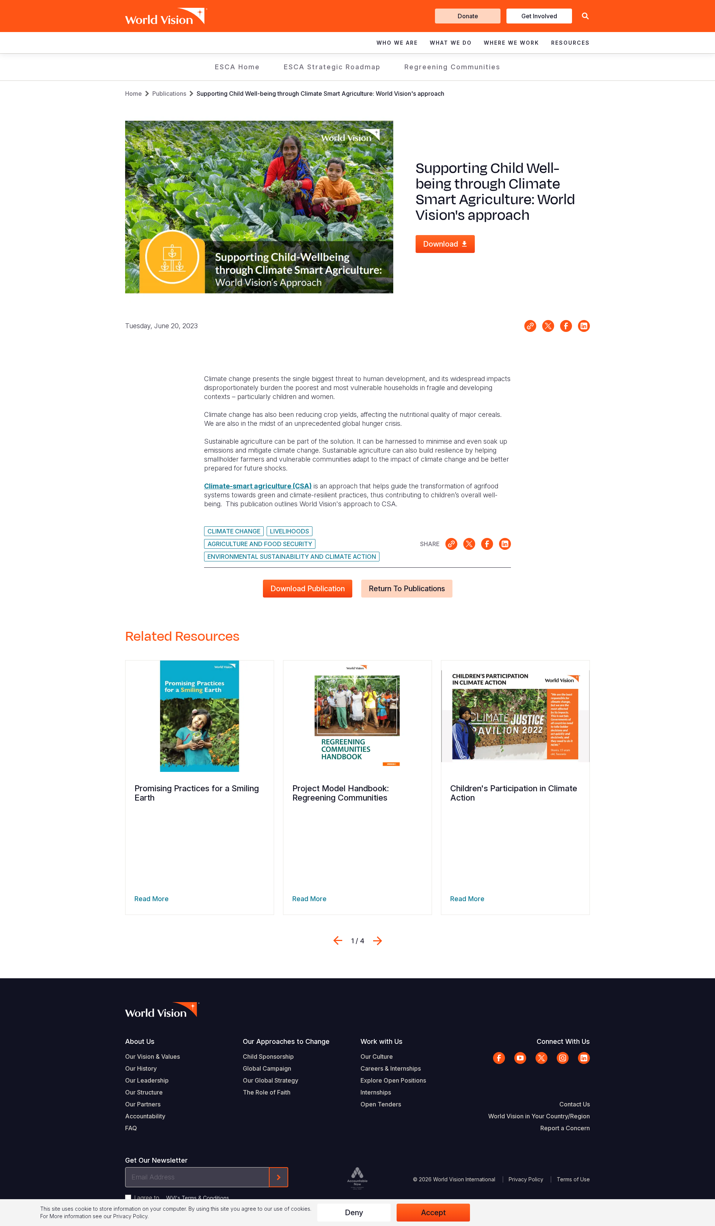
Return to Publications (407, 588)
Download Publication (307, 588)
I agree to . (182, 1197)
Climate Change (233, 531)
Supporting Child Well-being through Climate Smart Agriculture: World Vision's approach (320, 93)
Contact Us (574, 1104)
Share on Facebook (566, 326)
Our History (141, 1068)
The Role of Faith (266, 1092)
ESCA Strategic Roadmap (332, 67)
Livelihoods (289, 531)
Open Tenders (380, 1104)
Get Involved (539, 16)
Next (377, 940)
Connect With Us (563, 1041)
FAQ (131, 1128)
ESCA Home (237, 67)
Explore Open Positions (393, 1080)
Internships (375, 1092)
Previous (337, 940)
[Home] (155, 16)
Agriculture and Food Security (259, 544)
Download (440, 244)
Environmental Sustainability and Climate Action (291, 556)
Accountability (145, 1116)
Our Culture (376, 1056)
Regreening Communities (452, 67)
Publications (169, 93)
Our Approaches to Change (286, 1041)
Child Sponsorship (268, 1056)
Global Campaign (267, 1068)
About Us (140, 1041)
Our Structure (144, 1092)
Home (133, 93)
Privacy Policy (526, 1179)
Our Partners (143, 1104)
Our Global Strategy (270, 1080)
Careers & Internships (390, 1068)
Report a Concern (565, 1128)
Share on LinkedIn (584, 326)
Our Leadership (147, 1080)
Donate (468, 16)
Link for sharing (530, 326)
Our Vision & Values (152, 1056)
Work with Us (381, 1041)
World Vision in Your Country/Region (539, 1116)
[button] (585, 16)
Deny (354, 1212)
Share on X (548, 326)
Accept (433, 1212)
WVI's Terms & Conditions (197, 1198)
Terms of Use (573, 1179)
